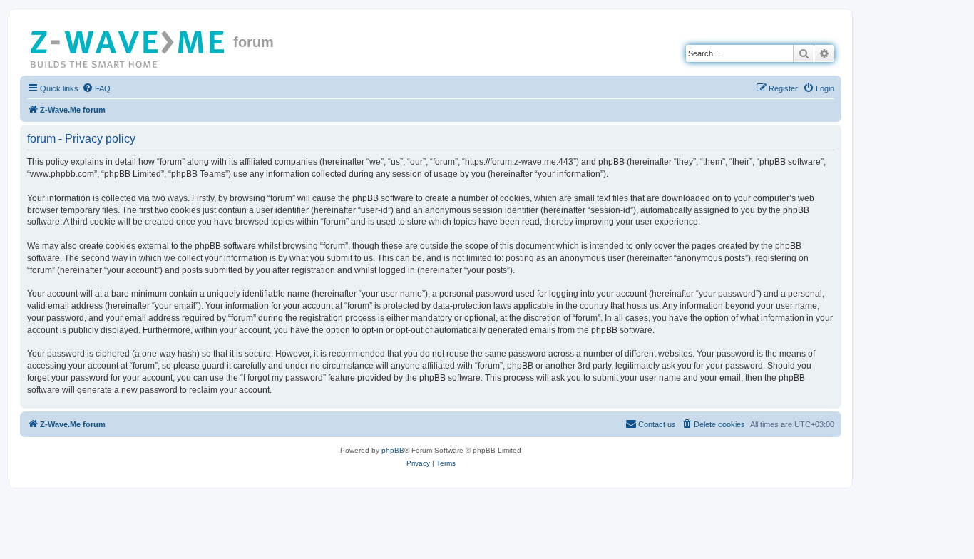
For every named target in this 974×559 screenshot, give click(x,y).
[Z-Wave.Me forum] (128, 46)
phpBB (392, 450)
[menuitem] (96, 88)
